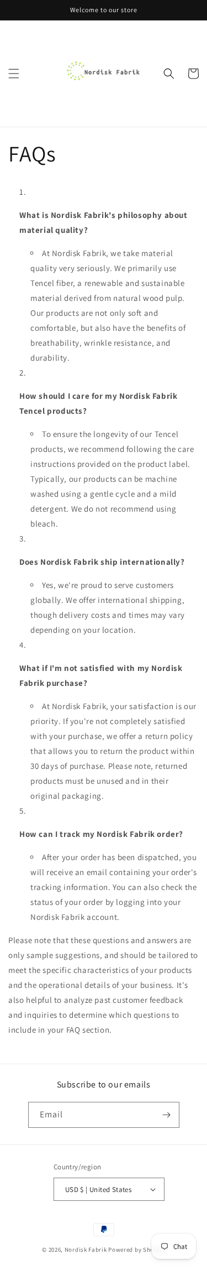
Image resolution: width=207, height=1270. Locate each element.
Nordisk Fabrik (86, 1249)
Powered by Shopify (136, 1249)
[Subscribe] (167, 1115)
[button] (14, 73)
